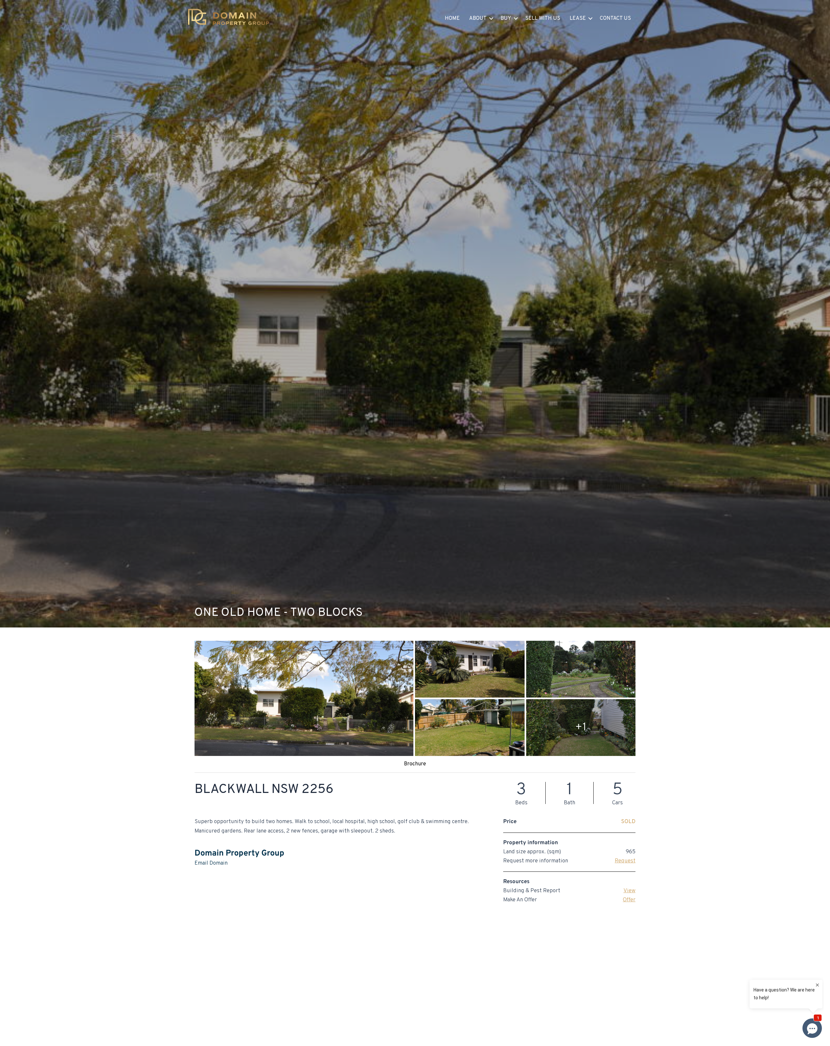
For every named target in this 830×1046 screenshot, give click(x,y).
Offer (629, 900)
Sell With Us (542, 18)
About (478, 18)
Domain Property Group (239, 853)
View (629, 890)
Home (452, 18)
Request (625, 861)
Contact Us (615, 18)
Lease (578, 18)
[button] (491, 18)
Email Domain (211, 863)
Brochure (415, 764)
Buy (506, 18)
